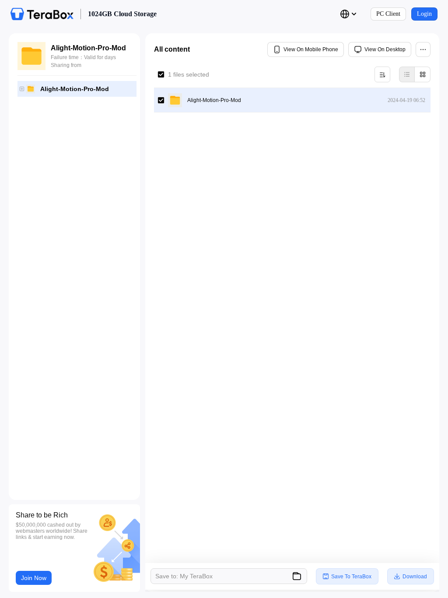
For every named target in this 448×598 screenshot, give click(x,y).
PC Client (388, 14)
